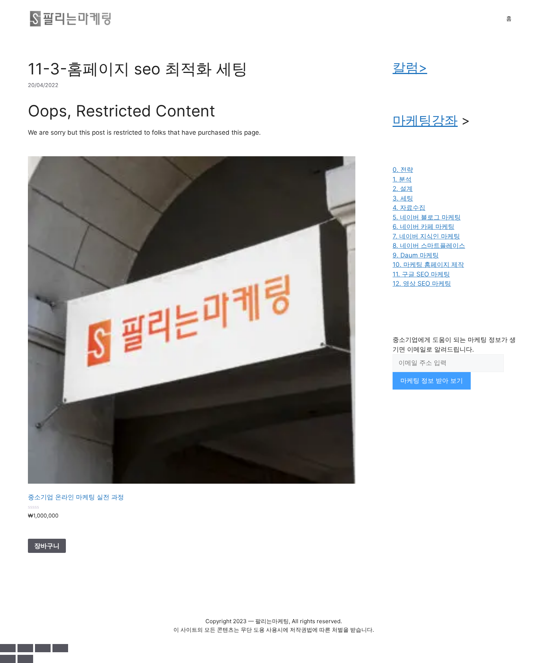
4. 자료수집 (409, 207)
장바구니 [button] (47, 546)
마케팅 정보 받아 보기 (431, 380)
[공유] (43, 648)
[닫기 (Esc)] (60, 648)
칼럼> (410, 67)
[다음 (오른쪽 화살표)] (25, 659)
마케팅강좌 (425, 120)
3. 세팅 (403, 198)
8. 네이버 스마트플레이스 (429, 245)
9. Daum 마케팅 (416, 255)
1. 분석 (402, 179)
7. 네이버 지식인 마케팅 (426, 236)
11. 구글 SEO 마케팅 (421, 274)
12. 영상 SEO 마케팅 (422, 283)
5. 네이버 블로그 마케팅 (427, 217)
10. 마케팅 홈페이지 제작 (428, 264)
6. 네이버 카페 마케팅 (423, 226)
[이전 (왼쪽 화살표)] (8, 659)
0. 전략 (403, 169)
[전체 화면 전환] (25, 648)
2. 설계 (403, 188)
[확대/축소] (8, 648)
